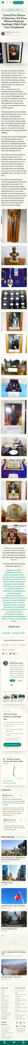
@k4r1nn (23, 609)
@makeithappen (7, 616)
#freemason (22, 644)
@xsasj (10, 619)
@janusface (23, 598)
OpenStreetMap (21, 777)
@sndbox (18, 570)
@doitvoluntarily (18, 584)
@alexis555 (16, 579)
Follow (12, 680)
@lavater (5, 619)
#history (14, 644)
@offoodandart (14, 609)
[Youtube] (11, 685)
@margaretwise (10, 596)
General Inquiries (6, 1038)
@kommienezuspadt (14, 593)
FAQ (2, 992)
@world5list (20, 607)
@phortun (21, 605)
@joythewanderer (18, 586)
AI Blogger (4, 1011)
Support (3, 1035)
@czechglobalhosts (18, 591)
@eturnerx (19, 572)
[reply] (20, 795)
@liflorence (10, 612)
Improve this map (19, 778)
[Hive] (17, 1022)
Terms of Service (6, 1027)
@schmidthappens (19, 616)
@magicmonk (20, 582)
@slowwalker (20, 575)
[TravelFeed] (2, 2)
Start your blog (18, 2)
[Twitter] (7, 653)
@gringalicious (10, 572)
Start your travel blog (11, 744)
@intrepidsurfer (10, 614)
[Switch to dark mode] (6, 2)
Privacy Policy (5, 1029)
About (3, 990)
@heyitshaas (7, 591)
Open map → (6, 763)
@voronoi (15, 598)
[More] (25, 2)
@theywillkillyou (17, 589)
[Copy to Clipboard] (17, 653)
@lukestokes (10, 570)
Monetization (5, 1007)
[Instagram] (20, 1026)
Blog (2, 994)
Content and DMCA (7, 1036)
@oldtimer (20, 614)
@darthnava (8, 584)
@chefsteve (5, 609)
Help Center (4, 1009)
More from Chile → (22, 837)
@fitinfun (13, 600)
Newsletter (4, 1000)
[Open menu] (25, 33)
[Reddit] (14, 653)
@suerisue (6, 602)
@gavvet (6, 582)
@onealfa (8, 589)
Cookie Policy (5, 1031)
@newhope (6, 577)
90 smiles (4, 649)
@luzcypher (13, 605)
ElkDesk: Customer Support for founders (20, 996)
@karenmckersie (9, 607)
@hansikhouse (6, 598)
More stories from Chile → (10, 783)
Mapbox (17, 777)
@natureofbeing (9, 575)
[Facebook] (3, 653)
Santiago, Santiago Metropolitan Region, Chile (15, 10)
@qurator (14, 602)
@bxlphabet (21, 600)
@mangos (22, 577)
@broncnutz (7, 586)
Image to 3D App (20, 1018)
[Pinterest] (10, 653)
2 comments (11, 649)
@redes (22, 579)
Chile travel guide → (8, 781)
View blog (19, 680)
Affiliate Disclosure (6, 1033)
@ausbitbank (7, 579)
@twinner (6, 600)
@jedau (14, 621)
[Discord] (24, 1026)
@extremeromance (19, 619)
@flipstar (12, 582)
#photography (5, 644)
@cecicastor (18, 612)
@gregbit (19, 596)
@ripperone (14, 577)
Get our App (4, 1005)
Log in (10, 2)
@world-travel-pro (8, 801)
